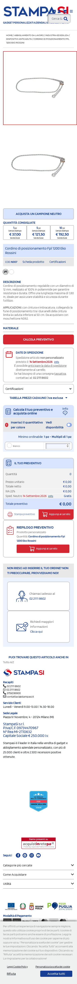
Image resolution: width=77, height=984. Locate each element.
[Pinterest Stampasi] (25, 855)
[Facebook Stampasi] (18, 855)
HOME (9, 35)
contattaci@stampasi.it (20, 696)
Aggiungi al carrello (59, 514)
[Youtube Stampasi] (38, 855)
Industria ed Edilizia (57, 35)
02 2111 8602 (40, 378)
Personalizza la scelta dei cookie (53, 966)
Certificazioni (57, 262)
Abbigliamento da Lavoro (29, 35)
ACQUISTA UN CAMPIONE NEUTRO (38, 214)
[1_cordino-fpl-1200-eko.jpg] (38, 166)
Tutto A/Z (8, 662)
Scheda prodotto (33, 262)
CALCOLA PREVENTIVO (38, 339)
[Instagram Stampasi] (31, 855)
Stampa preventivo (24, 514)
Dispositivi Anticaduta (19, 38)
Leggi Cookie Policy (17, 966)
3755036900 (14, 693)
